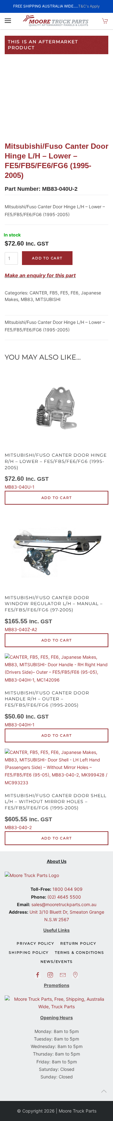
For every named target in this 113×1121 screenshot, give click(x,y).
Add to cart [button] (56, 498)
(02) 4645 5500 (63, 897)
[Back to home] (56, 21)
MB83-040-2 (55, 811)
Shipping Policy (29, 952)
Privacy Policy (35, 943)
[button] (8, 21)
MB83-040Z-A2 (54, 613)
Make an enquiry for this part (40, 275)
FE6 (74, 292)
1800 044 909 (67, 889)
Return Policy (78, 943)
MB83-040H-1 (47, 708)
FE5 (64, 292)
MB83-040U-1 (56, 471)
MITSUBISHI (48, 299)
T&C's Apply (89, 6)
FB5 (54, 292)
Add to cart (47, 258)
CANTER (38, 292)
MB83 (27, 299)
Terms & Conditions (79, 952)
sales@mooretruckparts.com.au (63, 904)
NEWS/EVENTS (56, 961)
